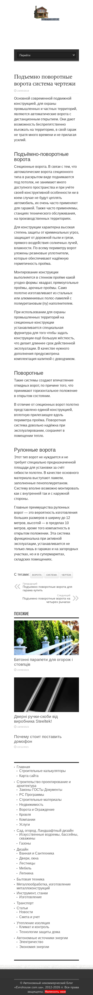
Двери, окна (28, 858)
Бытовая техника (30, 879)
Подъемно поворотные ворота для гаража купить (47, 587)
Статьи (22, 908)
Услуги (24, 824)
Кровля (25, 814)
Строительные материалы (40, 799)
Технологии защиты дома (39, 932)
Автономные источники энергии (42, 938)
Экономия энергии (34, 947)
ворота (37, 575)
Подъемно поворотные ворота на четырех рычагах (46, 599)
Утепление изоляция (33, 923)
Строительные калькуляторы (42, 771)
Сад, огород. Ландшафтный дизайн (45, 830)
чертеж (66, 575)
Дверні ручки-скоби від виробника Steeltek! (36, 719)
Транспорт (25, 903)
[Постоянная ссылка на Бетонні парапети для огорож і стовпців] (46, 654)
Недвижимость (31, 804)
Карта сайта (28, 776)
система (51, 575)
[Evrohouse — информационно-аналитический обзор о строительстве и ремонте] (47, 17)
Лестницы (27, 863)
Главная (23, 767)
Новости (26, 912)
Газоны (25, 843)
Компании (27, 819)
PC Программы (31, 794)
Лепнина (26, 873)
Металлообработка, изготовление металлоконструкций (44, 886)
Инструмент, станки (32, 893)
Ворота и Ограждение (37, 809)
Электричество (31, 942)
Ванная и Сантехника (36, 853)
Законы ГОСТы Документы (40, 789)
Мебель (25, 868)
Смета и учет (29, 917)
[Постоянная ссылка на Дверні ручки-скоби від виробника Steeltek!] (46, 711)
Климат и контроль (34, 927)
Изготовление (30, 897)
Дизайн (22, 849)
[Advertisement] (48, 33)
